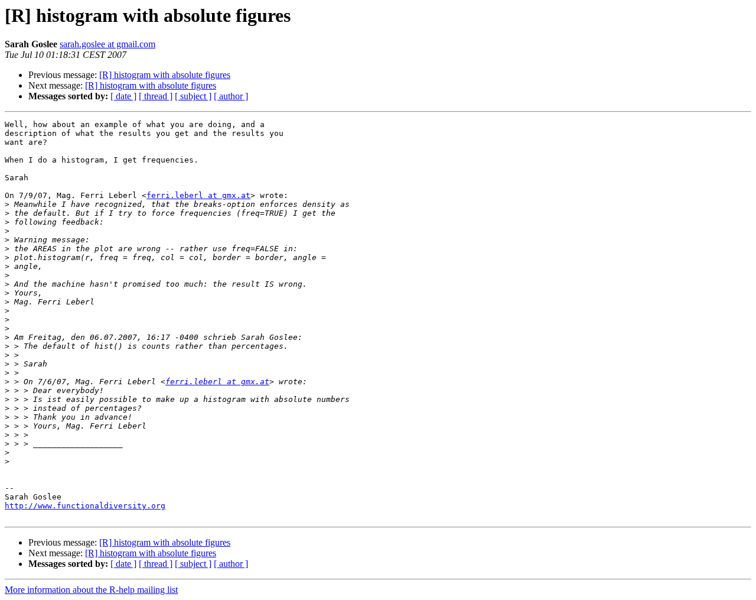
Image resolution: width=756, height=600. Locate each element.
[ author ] (231, 96)
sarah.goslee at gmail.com (107, 44)
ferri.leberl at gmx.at (198, 195)
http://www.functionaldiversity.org (85, 505)
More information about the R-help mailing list (91, 590)
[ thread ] (155, 96)
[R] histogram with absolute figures (164, 75)
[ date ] (123, 96)
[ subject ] (193, 96)
